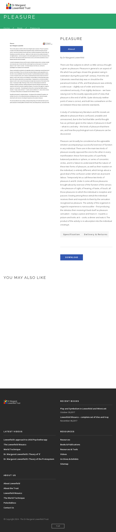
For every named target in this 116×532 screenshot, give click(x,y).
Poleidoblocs (10, 502)
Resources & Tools (69, 449)
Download (27, 319)
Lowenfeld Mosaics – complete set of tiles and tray (61, 330)
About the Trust (11, 488)
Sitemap (64, 464)
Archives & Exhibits (69, 459)
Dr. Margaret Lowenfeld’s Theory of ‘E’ (22, 454)
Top (58, 526)
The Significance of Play (40, 355)
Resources (65, 439)
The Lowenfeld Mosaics (15, 444)
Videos (63, 454)
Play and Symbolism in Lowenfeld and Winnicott (58, 309)
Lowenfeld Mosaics (13, 493)
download (71, 257)
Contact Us (9, 507)
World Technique (12, 449)
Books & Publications (70, 444)
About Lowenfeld (12, 483)
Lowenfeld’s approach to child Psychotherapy (25, 439)
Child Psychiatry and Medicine (45, 376)
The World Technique (14, 498)
